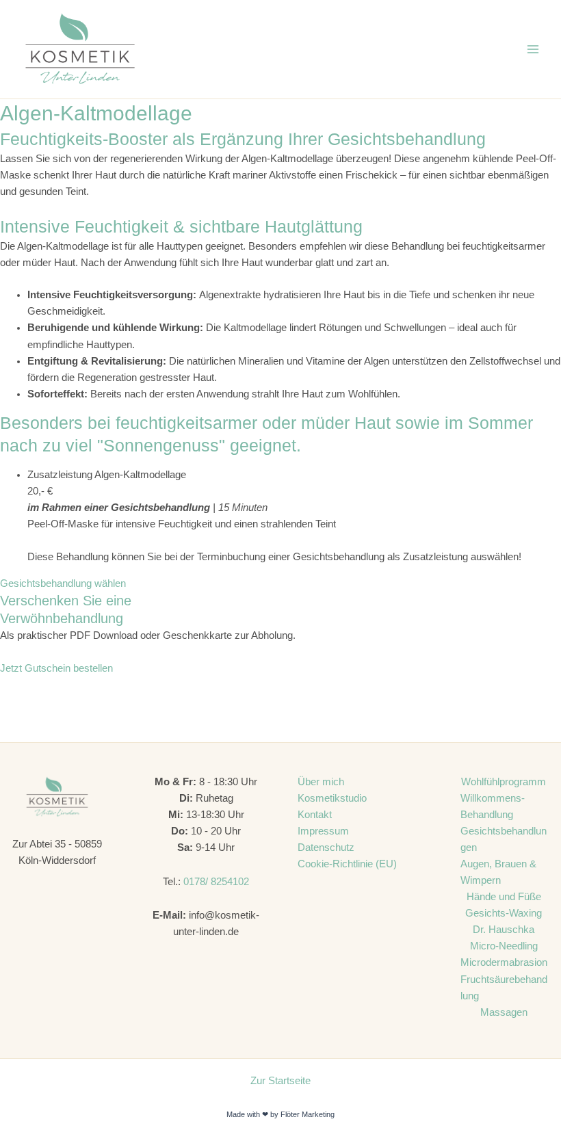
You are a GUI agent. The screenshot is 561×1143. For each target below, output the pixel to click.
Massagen (503, 1012)
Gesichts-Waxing (503, 913)
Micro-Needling (504, 946)
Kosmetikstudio (332, 798)
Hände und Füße (504, 896)
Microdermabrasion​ (503, 962)
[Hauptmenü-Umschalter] (533, 49)
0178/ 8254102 (216, 881)
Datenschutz (326, 847)
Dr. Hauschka (503, 929)
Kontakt (315, 814)
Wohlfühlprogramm (503, 781)
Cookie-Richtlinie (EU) (347, 863)
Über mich (321, 781)
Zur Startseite (280, 1080)
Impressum (323, 831)
